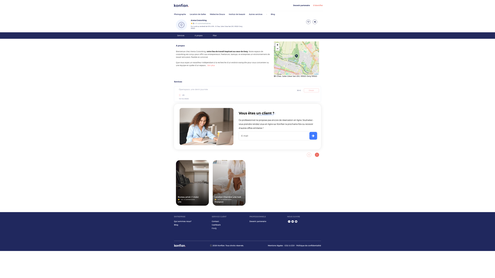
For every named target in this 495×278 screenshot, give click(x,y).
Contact (215, 221)
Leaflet (316, 74)
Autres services (255, 14)
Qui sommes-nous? (182, 221)
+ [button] (277, 44)
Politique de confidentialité (308, 245)
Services (180, 35)
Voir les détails (184, 98)
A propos (199, 35)
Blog (273, 14)
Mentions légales (275, 245)
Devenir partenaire (301, 5)
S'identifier (318, 5)
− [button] (277, 48)
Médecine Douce (217, 14)
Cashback (216, 225)
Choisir (311, 90)
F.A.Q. (214, 228)
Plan (215, 35)
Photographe (180, 14)
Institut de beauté (237, 14)
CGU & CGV (290, 245)
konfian (180, 245)
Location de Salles (198, 14)
